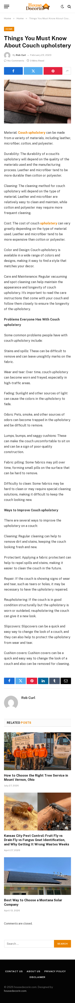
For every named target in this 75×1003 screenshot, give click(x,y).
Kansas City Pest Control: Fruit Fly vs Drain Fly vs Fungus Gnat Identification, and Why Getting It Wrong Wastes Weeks (36, 840)
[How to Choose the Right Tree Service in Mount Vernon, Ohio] (37, 751)
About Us (33, 971)
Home (9, 29)
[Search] (69, 6)
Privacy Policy (55, 971)
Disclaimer (37, 977)
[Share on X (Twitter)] (33, 71)
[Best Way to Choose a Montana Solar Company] (37, 876)
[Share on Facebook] (13, 71)
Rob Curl (21, 55)
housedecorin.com (15, 990)
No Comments (15, 60)
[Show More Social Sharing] (67, 71)
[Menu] (6, 6)
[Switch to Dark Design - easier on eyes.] (62, 6)
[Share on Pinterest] (53, 71)
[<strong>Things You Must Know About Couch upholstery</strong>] (37, 102)
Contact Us (14, 971)
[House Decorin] (37, 6)
